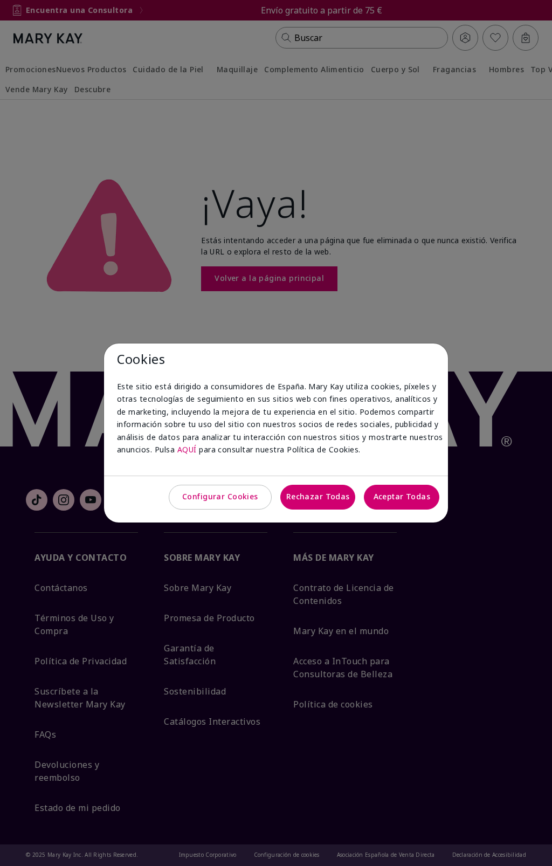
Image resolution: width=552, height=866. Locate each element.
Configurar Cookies (220, 496)
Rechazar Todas (318, 496)
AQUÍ (187, 449)
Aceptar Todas (402, 496)
